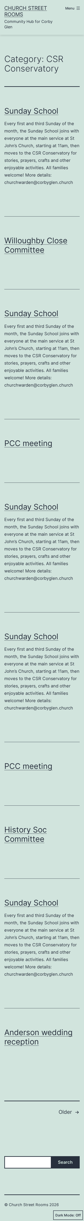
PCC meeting (28, 443)
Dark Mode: (65, 1215)
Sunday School (31, 111)
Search (65, 1162)
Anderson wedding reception (38, 1037)
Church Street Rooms (25, 11)
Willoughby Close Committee (35, 245)
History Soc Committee (25, 834)
